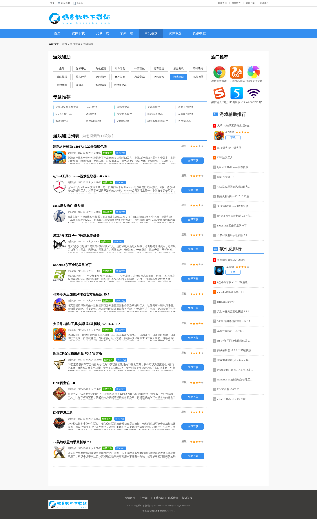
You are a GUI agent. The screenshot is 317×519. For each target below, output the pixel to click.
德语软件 (91, 114)
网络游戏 (159, 76)
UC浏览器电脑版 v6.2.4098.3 (237, 81)
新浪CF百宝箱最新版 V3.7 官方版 (235, 216)
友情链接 (130, 497)
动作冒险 (120, 68)
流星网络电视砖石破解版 (231, 260)
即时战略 (198, 68)
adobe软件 (91, 107)
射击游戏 (178, 68)
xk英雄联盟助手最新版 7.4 (232, 235)
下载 (233, 137)
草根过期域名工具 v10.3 (230, 331)
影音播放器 (61, 121)
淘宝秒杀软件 (124, 114)
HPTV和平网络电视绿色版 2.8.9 (235, 340)
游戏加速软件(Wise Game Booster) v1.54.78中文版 (235, 360)
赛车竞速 (159, 68)
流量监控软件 (185, 114)
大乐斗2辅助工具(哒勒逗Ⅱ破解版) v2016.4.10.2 (235, 125)
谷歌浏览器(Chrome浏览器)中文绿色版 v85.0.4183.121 (219, 81)
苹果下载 (126, 33)
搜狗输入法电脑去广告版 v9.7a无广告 (219, 102)
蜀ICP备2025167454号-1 (163, 510)
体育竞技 (139, 68)
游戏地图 (62, 85)
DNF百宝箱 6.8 (225, 177)
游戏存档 (101, 85)
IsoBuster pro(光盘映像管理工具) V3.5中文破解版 (235, 379)
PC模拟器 (198, 76)
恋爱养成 (139, 76)
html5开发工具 (63, 114)
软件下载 (78, 33)
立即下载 (193, 160)
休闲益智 (120, 76)
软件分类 (250, 3)
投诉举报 (187, 497)
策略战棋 (62, 76)
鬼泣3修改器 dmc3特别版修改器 (235, 206)
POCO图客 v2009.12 (228, 389)
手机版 (79, 3)
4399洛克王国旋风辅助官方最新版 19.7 (235, 186)
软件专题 (222, 3)
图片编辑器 (184, 121)
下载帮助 (158, 497)
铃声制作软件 (93, 121)
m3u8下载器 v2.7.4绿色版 (231, 399)
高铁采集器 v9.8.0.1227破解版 (234, 350)
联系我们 (264, 3)
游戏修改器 (120, 85)
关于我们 (144, 497)
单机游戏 (150, 33)
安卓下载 (102, 33)
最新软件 (236, 3)
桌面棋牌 (101, 76)
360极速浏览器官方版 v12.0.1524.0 (254, 81)
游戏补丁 (81, 85)
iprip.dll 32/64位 (226, 301)
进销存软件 (153, 107)
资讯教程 (199, 33)
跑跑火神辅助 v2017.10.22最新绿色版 (235, 196)
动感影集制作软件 (157, 121)
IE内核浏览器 (155, 114)
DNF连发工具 (225, 157)
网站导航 (65, 3)
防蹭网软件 (123, 121)
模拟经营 (81, 76)
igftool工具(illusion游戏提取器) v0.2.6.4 (235, 167)
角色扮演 (101, 68)
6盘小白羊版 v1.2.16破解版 (232, 282)
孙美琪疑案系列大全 (67, 107)
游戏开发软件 (185, 107)
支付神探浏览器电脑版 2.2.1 (233, 311)
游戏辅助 (88, 44)
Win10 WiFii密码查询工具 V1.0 (254, 102)
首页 (52, 3)
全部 (61, 68)
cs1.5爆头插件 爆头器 (229, 147)
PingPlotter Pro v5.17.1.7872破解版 (235, 370)
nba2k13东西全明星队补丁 (232, 225)
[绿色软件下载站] (80, 15)
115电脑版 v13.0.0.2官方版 (237, 102)
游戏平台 (81, 68)
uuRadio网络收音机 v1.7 (230, 292)
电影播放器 (123, 107)
